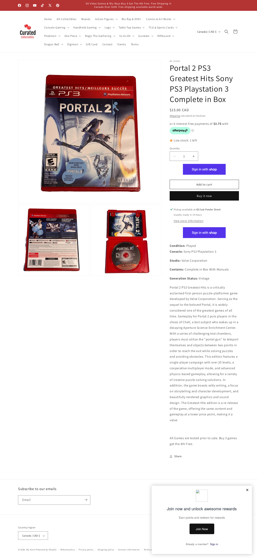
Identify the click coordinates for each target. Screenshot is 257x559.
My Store (31, 549)
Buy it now (204, 196)
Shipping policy (106, 549)
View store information (188, 221)
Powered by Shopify (46, 549)
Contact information (129, 549)
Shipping (175, 115)
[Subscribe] (85, 500)
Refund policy (67, 549)
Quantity (175, 148)
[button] (106, 19)
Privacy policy (86, 549)
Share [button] (178, 456)
